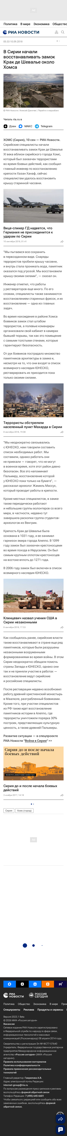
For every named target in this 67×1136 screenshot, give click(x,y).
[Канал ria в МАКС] (9, 984)
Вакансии (9, 1024)
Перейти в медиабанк (48, 110)
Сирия (8, 810)
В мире (54, 1004)
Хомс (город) (24, 810)
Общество (24, 1004)
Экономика (39, 1004)
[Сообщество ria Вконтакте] (35, 984)
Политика (8, 1004)
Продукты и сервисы (50, 1009)
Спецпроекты (11, 1009)
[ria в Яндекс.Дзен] (22, 984)
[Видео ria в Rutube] (60, 984)
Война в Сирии (36, 740)
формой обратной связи (35, 1092)
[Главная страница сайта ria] (20, 32)
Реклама (29, 1009)
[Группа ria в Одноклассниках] (48, 984)
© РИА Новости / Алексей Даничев (19, 110)
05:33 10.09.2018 (13, 41)
